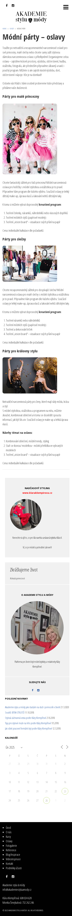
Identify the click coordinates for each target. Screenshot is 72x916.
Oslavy (9, 841)
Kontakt (9, 864)
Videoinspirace (13, 859)
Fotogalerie (11, 846)
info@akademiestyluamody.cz (17, 890)
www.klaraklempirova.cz (37, 492)
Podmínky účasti (14, 868)
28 (47, 800)
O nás (9, 832)
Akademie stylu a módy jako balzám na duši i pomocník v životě (32, 707)
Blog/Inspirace (13, 855)
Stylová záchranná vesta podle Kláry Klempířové (25, 718)
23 (65, 791)
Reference (11, 850)
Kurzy (12, 28)
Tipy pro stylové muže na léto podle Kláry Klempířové (28, 723)
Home (5, 28)
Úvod (8, 828)
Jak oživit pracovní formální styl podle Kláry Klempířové (28, 728)
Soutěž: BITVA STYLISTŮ (14, 712)
